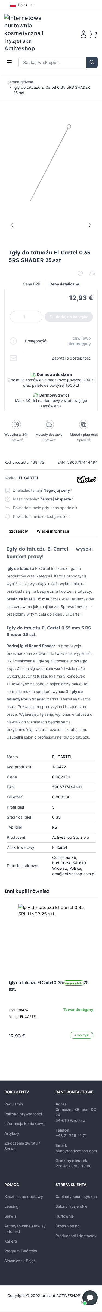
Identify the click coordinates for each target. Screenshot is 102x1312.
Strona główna (20, 81)
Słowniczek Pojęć (20, 1260)
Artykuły (11, 1133)
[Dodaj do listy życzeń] (80, 273)
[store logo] (27, 33)
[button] (90, 1297)
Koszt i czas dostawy (23, 1196)
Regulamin (13, 1104)
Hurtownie (64, 1216)
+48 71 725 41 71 (71, 1135)
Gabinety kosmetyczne (76, 1196)
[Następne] (90, 225)
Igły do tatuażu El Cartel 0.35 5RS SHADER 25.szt (51, 90)
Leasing (11, 1206)
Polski (23, 4)
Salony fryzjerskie (71, 1206)
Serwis (10, 1216)
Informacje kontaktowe (24, 1123)
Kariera (10, 1241)
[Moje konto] (83, 34)
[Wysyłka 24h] (51, 936)
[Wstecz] (12, 225)
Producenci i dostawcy (76, 1235)
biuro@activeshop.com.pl (78, 1150)
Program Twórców (20, 1251)
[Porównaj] (92, 273)
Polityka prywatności (23, 1113)
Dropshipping (67, 1226)
